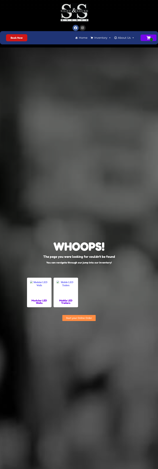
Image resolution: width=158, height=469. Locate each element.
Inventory (100, 37)
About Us (124, 37)
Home (83, 37)
